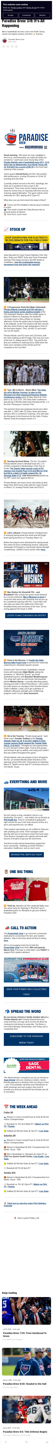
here (43, 549)
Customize (26, 15)
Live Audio (39, 1156)
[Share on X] (8, 46)
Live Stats (44, 1131)
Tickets (11, 1126)
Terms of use (31, 7)
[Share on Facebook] (3, 46)
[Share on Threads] (12, 46)
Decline (42, 15)
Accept (10, 15)
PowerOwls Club (15, 933)
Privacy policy (16, 7)
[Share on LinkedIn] (16, 46)
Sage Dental (9, 1080)
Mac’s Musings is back (33, 597)
